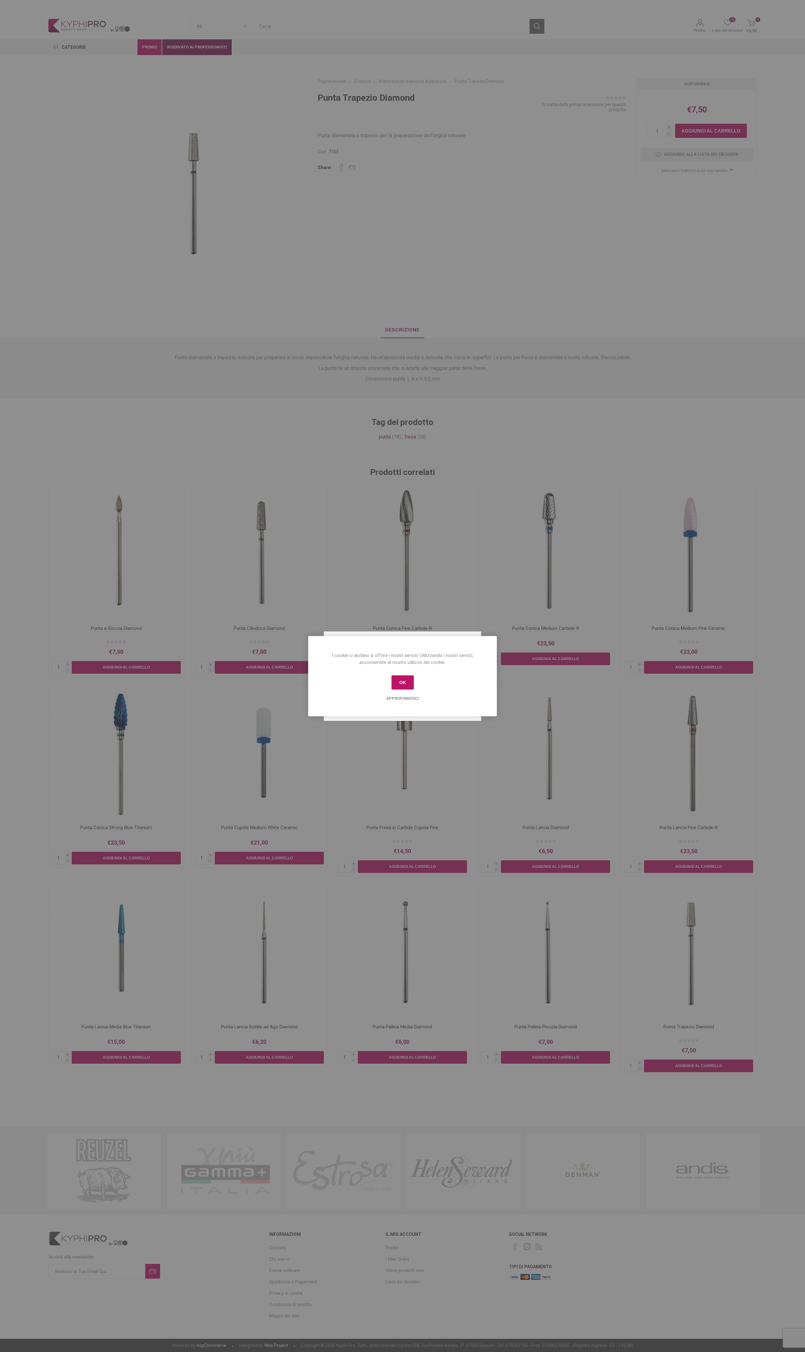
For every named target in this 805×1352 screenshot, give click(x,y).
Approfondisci (402, 698)
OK (402, 682)
